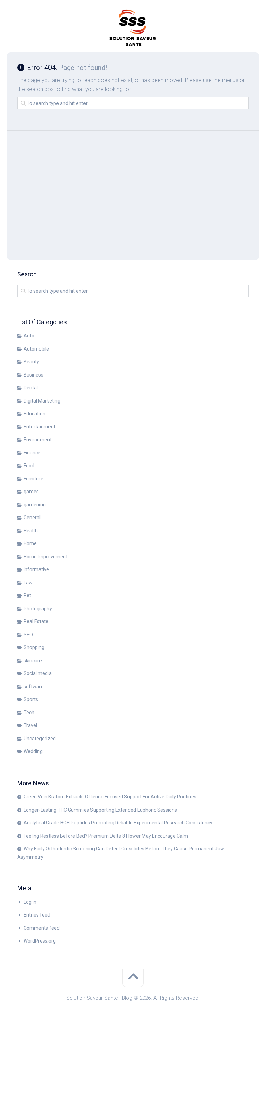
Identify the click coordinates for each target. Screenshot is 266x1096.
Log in (30, 902)
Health (31, 530)
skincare (33, 660)
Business (33, 375)
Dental (31, 387)
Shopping (34, 647)
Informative (36, 569)
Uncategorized (40, 738)
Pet (27, 595)
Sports (31, 699)
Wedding (33, 751)
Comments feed (42, 928)
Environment (38, 439)
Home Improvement (46, 556)
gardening (35, 504)
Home (30, 543)
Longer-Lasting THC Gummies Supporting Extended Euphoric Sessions (100, 810)
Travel (30, 725)
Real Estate (36, 621)
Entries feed (37, 915)
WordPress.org (40, 941)
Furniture (33, 478)
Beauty (31, 361)
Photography (38, 608)
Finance (32, 453)
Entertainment (39, 427)
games (31, 491)
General (32, 517)
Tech (29, 712)
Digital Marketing (42, 401)
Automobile (36, 349)
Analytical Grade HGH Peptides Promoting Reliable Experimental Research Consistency (118, 822)
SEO (28, 634)
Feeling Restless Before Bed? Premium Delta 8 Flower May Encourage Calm (106, 836)
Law (28, 582)
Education (34, 413)
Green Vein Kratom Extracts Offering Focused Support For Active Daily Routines (110, 796)
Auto (29, 335)
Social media (38, 673)
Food (29, 465)
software (34, 686)
